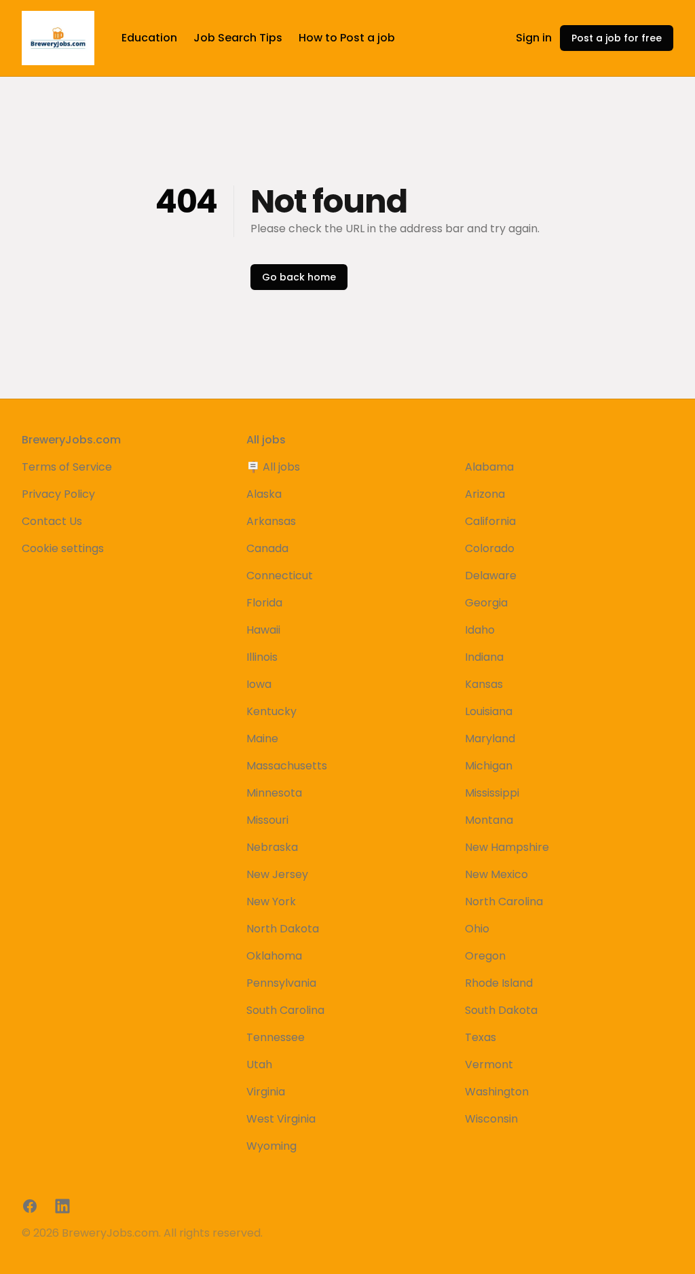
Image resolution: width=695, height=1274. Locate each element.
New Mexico (496, 874)
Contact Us (52, 521)
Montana (489, 820)
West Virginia (281, 1119)
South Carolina (285, 1010)
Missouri (267, 820)
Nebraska (272, 847)
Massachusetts (286, 766)
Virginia (265, 1091)
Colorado (489, 548)
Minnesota (274, 793)
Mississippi (492, 793)
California (490, 521)
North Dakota (282, 928)
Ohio (477, 928)
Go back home (299, 277)
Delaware (490, 575)
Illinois (262, 657)
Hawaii (263, 630)
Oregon (485, 956)
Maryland (490, 738)
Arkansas (271, 521)
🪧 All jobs (273, 467)
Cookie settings (63, 548)
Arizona (485, 494)
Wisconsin (491, 1119)
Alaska (264, 494)
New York (271, 901)
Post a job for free (616, 38)
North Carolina (504, 901)
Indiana (484, 657)
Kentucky (271, 711)
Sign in (534, 38)
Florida (264, 603)
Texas (480, 1037)
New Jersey (277, 874)
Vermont (489, 1064)
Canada (267, 548)
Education (149, 38)
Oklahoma (274, 956)
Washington (497, 1091)
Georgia (486, 603)
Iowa (258, 684)
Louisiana (488, 711)
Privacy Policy (58, 494)
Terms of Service (67, 467)
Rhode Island (499, 983)
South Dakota (501, 1010)
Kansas (484, 684)
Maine (262, 738)
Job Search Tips (237, 38)
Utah (259, 1064)
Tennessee (275, 1037)
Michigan (488, 766)
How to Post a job (347, 38)
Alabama (489, 467)
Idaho (480, 630)
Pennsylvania (281, 983)
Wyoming (271, 1146)
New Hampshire (507, 847)
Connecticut (279, 575)
